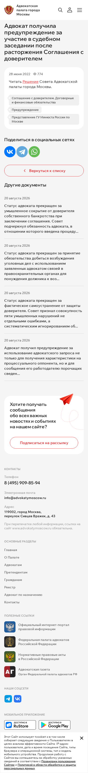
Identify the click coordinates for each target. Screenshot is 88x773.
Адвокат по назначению (23, 595)
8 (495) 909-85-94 (22, 482)
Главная (10, 550)
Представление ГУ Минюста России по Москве (41, 119)
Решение (30, 81)
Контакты (11, 602)
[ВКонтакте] (9, 151)
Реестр (9, 587)
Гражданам (13, 580)
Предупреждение (25, 110)
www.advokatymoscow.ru (31, 528)
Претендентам (15, 572)
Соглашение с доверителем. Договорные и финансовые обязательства (43, 100)
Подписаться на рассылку (44, 442)
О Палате (11, 557)
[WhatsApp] (34, 151)
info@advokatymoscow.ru (25, 498)
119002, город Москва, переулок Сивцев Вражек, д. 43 (29, 514)
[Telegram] (22, 151)
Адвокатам (13, 565)
